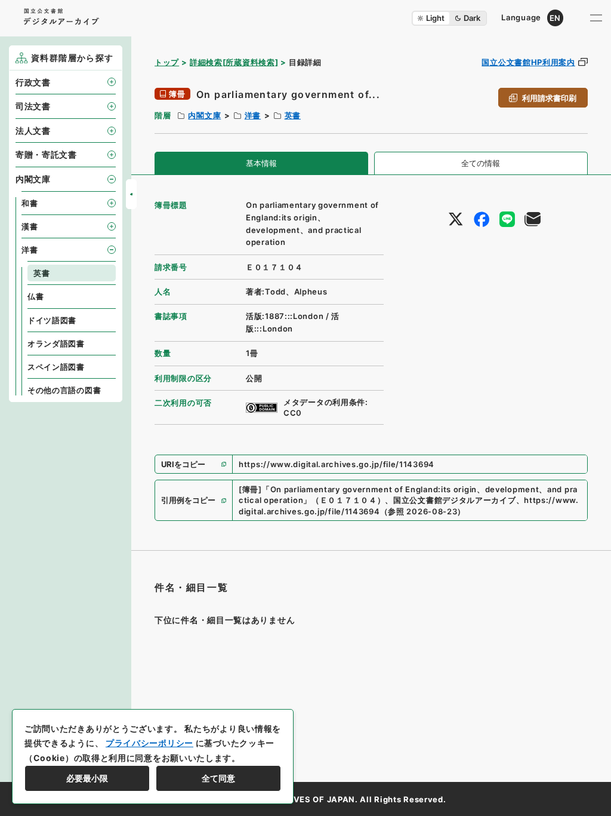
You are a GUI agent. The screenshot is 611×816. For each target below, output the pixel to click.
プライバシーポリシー (149, 743)
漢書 (29, 226)
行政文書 (33, 82)
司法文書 (33, 106)
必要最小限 (87, 778)
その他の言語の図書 (64, 390)
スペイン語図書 (56, 367)
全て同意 (218, 778)
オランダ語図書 (56, 343)
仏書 (35, 296)
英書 (293, 115)
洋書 (253, 115)
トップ (167, 62)
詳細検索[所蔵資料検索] (234, 62)
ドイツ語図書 (51, 320)
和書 (29, 203)
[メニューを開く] (596, 18)
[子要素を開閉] (111, 82)
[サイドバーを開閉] (131, 194)
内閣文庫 (204, 115)
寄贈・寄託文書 (46, 154)
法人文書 (33, 130)
